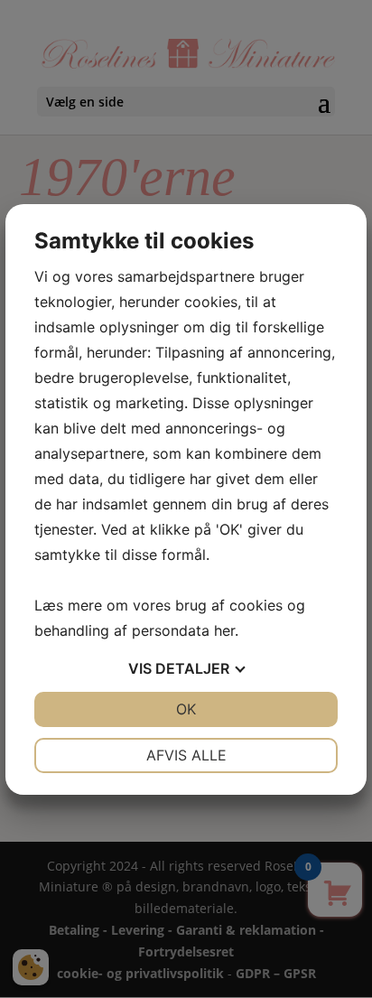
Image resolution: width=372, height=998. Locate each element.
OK (186, 709)
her (224, 630)
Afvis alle (186, 755)
